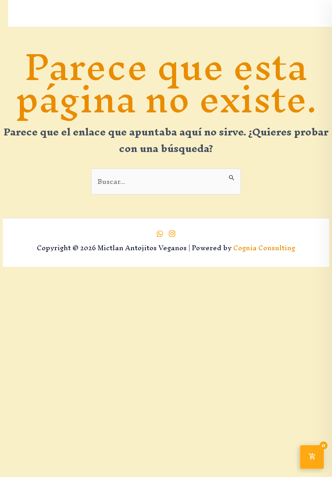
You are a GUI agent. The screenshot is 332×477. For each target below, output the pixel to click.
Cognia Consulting (264, 247)
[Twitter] (172, 233)
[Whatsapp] (160, 233)
